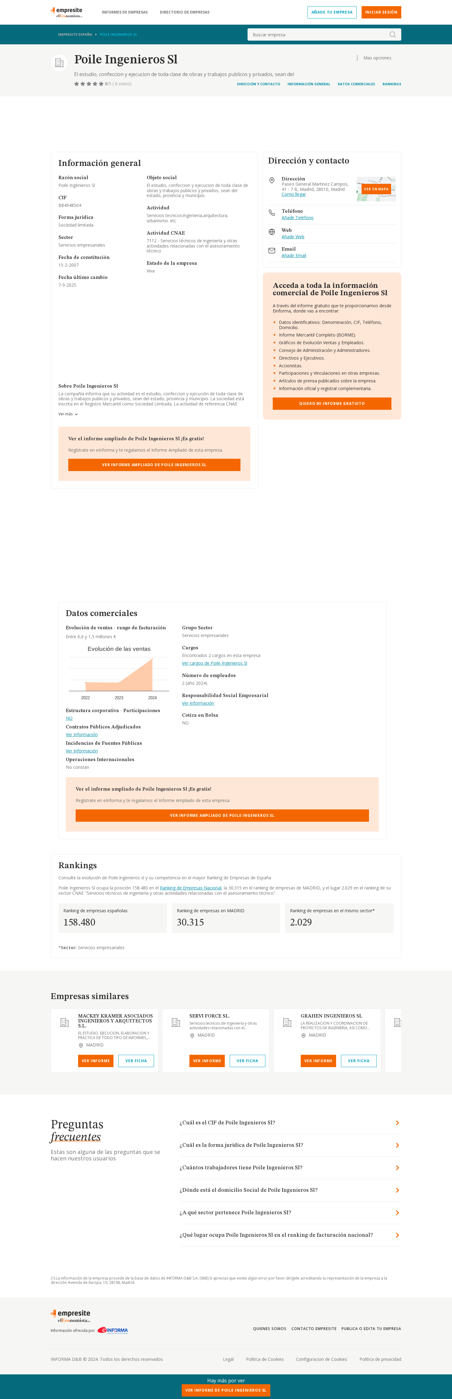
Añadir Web (293, 237)
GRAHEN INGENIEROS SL (331, 1016)
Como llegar (294, 194)
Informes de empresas (125, 12)
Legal (228, 1359)
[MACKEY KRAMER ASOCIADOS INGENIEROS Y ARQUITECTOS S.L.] (64, 1022)
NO (69, 718)
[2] (83, 83)
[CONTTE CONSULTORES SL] (398, 1022)
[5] (102, 83)
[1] (77, 83)
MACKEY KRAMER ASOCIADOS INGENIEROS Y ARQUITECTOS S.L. (115, 1021)
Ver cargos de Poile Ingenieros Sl (214, 663)
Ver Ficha (136, 1060)
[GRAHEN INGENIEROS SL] (287, 1022)
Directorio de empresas (184, 12)
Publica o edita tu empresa (371, 1328)
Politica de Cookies (265, 1359)
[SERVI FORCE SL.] (175, 1022)
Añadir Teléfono (298, 217)
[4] (96, 83)
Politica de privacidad (380, 1359)
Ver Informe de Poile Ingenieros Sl (226, 1390)
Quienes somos (269, 1328)
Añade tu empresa (332, 12)
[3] (89, 83)
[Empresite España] (69, 12)
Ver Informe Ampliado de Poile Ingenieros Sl (154, 464)
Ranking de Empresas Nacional (190, 888)
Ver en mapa (376, 189)
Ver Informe (96, 1060)
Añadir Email (294, 255)
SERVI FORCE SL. (209, 1016)
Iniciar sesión (381, 12)
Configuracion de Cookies (321, 1359)
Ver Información (82, 734)
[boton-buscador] (392, 34)
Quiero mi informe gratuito (332, 403)
